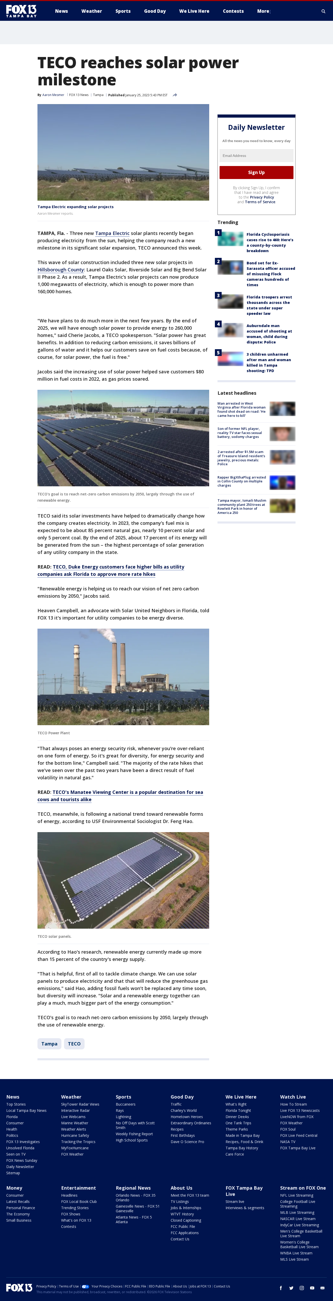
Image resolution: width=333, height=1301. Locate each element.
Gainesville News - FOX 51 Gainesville (138, 1208)
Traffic (176, 1104)
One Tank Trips (238, 1122)
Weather (71, 1097)
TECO (74, 1044)
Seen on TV (15, 1154)
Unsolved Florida (20, 1147)
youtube (312, 1288)
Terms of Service (260, 201)
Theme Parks (237, 1129)
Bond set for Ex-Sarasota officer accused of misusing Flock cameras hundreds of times (271, 273)
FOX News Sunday (21, 1160)
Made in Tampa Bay (243, 1135)
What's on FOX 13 (76, 1220)
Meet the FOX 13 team (190, 1195)
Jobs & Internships (186, 1207)
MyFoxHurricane (75, 1147)
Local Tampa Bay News (26, 1110)
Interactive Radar (75, 1110)
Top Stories (16, 1104)
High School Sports (132, 1140)
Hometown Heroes (187, 1116)
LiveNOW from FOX (296, 1116)
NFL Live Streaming (296, 1195)
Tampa (98, 95)
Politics (12, 1135)
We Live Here (241, 1097)
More (263, 11)
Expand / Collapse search (324, 11)
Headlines (69, 1195)
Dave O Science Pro (187, 1141)
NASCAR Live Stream (298, 1218)
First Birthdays (183, 1135)
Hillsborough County (60, 269)
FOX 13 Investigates (23, 1141)
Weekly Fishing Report (134, 1133)
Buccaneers (126, 1104)
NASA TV (287, 1141)
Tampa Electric (112, 233)
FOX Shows (70, 1213)
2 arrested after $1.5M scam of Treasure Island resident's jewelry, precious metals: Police (241, 457)
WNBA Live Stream (296, 1253)
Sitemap (13, 1172)
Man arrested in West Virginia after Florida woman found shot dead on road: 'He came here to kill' (241, 409)
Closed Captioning (186, 1220)
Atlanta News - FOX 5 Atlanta (134, 1219)
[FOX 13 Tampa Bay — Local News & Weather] (23, 11)
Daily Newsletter (20, 1166)
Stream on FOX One (303, 1188)
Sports (123, 1097)
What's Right (236, 1104)
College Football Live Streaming (297, 1204)
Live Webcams (73, 1116)
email (322, 1288)
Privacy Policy (262, 197)
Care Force (235, 1154)
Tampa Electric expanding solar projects (75, 206)
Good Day (182, 1097)
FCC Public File (183, 1226)
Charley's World (184, 1110)
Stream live (235, 1201)
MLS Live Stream (294, 1259)
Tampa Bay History (242, 1147)
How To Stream (293, 1104)
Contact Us (180, 1238)
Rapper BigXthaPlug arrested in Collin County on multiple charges (241, 481)
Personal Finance (20, 1207)
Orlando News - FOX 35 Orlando (136, 1197)
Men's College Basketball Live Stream (301, 1233)
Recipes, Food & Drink (244, 1141)
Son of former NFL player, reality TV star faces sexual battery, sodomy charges (239, 432)
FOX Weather (72, 1154)
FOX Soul (288, 1129)
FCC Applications (185, 1232)
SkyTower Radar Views (80, 1104)
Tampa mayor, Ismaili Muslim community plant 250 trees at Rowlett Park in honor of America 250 (241, 506)
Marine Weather (74, 1122)
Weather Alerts (73, 1129)
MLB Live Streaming (297, 1212)
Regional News (133, 1188)
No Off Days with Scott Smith (135, 1125)
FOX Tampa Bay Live (298, 1147)
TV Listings (180, 1201)
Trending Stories (75, 1207)
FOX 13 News (78, 95)
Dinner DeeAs (237, 1116)
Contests (68, 1226)
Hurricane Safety (75, 1135)
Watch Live (293, 1097)
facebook (281, 1288)
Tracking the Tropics (78, 1141)
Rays (120, 1110)
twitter (291, 1288)
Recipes (177, 1129)
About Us (181, 1188)
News (12, 1097)
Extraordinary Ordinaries (191, 1122)
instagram (302, 1288)
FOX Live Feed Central (298, 1135)
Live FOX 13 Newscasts (300, 1110)
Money (14, 1188)
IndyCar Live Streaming (299, 1224)
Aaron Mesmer (53, 95)
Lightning (123, 1116)
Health (11, 1129)
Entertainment (78, 1188)
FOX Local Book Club (79, 1201)
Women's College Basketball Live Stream (299, 1244)
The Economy (18, 1213)
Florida (12, 1116)
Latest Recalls (18, 1201)
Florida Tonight (238, 1110)
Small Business (18, 1220)
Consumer (15, 1122)
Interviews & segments (245, 1207)
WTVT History (182, 1213)
